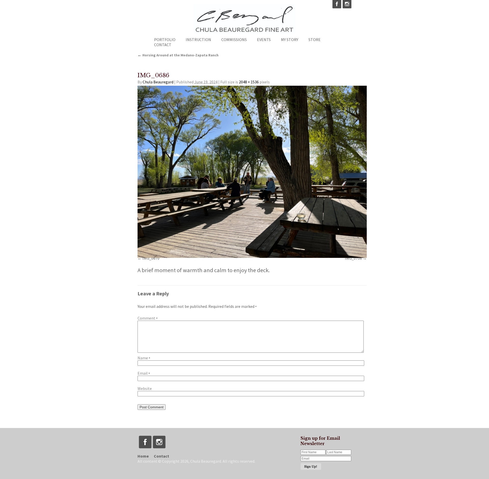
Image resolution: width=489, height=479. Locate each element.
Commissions (234, 39)
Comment (147, 318)
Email (144, 373)
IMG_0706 (353, 258)
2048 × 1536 (249, 81)
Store (314, 39)
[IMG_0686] (252, 172)
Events (264, 39)
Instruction (198, 39)
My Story (289, 39)
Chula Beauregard (158, 81)
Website (145, 388)
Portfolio (164, 39)
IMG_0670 (150, 258)
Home (143, 456)
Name (144, 357)
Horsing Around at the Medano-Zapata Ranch (178, 55)
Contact (162, 44)
